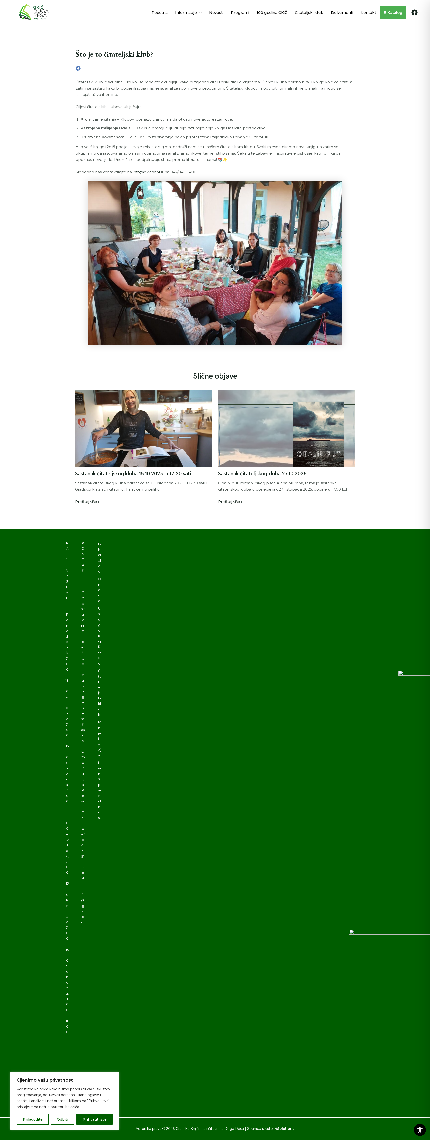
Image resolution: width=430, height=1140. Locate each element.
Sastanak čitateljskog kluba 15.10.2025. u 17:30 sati (133, 473)
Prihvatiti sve (95, 1119)
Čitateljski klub (99, 693)
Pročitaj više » (87, 501)
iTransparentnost (99, 790)
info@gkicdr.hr (146, 172)
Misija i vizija (99, 738)
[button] (199, 12)
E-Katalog (99, 557)
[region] (64, 1101)
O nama (99, 590)
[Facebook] (414, 12)
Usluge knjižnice (99, 635)
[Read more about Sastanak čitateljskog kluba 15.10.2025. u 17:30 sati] (143, 428)
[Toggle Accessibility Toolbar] (419, 1129)
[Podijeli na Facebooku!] (78, 68)
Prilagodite (33, 1119)
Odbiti (62, 1119)
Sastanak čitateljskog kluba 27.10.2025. (263, 473)
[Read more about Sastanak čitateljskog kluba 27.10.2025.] (286, 428)
